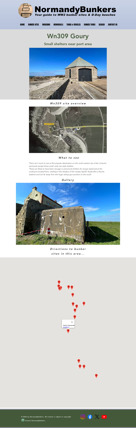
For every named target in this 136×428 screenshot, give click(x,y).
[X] (97, 417)
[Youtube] (104, 417)
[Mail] (23, 420)
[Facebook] (90, 417)
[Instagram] (83, 417)
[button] (68, 214)
